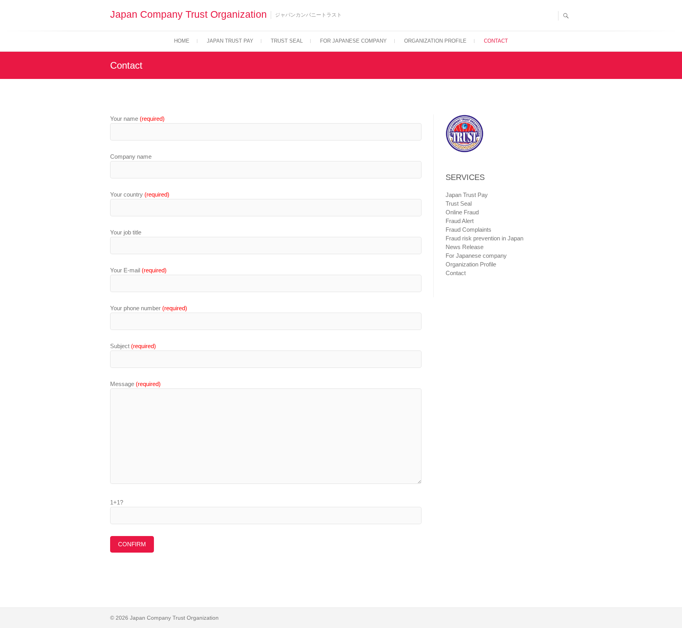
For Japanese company (353, 41)
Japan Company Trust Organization (188, 14)
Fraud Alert (460, 220)
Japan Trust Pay (230, 41)
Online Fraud (462, 212)
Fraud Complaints (468, 229)
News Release (464, 247)
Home (181, 41)
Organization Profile (435, 41)
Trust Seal (287, 41)
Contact (496, 41)
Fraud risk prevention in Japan (484, 238)
